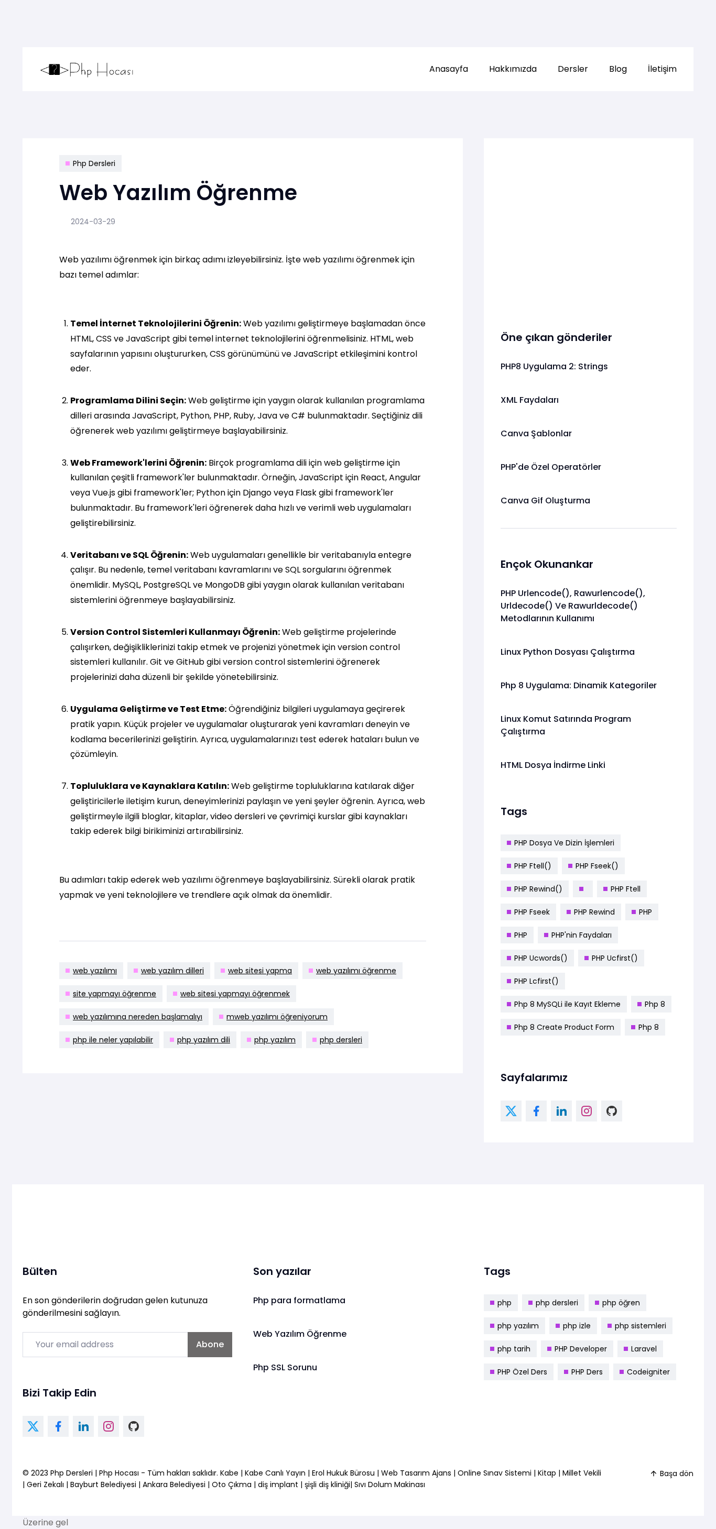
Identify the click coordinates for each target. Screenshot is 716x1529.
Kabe (230, 1473)
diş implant (278, 1484)
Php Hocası (120, 1473)
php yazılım (275, 1040)
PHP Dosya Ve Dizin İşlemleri (564, 843)
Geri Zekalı (45, 1484)
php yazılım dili (203, 1040)
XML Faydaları (530, 400)
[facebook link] (536, 1111)
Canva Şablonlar (536, 433)
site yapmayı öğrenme (114, 993)
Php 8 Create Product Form (564, 1027)
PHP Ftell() (532, 866)
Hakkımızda (513, 69)
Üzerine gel (45, 1522)
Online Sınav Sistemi (494, 1473)
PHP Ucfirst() (615, 958)
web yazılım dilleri (172, 970)
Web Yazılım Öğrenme (299, 1334)
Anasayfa (448, 69)
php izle (577, 1326)
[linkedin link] (561, 1111)
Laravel (644, 1349)
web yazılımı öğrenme (356, 970)
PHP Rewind (594, 912)
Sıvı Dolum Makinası (389, 1484)
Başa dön (676, 1473)
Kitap (547, 1473)
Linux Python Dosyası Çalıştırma (568, 652)
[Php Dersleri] (87, 69)
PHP (645, 912)
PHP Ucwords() (541, 958)
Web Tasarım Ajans (417, 1473)
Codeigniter (648, 1372)
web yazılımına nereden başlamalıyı (137, 1016)
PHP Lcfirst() (536, 981)
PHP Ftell (626, 889)
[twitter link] (511, 1111)
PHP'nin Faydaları (581, 935)
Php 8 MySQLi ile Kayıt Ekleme (567, 1004)
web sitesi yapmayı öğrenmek (235, 993)
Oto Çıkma (232, 1484)
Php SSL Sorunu (285, 1367)
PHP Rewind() (538, 889)
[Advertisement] (589, 228)
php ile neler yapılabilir (113, 1040)
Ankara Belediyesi (174, 1484)
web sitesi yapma (260, 970)
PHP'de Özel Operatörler (551, 467)
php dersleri (341, 1040)
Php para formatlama (299, 1300)
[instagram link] (586, 1111)
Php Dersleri (94, 163)
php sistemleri (640, 1326)
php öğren (621, 1302)
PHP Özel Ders (522, 1372)
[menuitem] (448, 69)
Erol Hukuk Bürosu (344, 1473)
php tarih (513, 1349)
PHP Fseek (532, 912)
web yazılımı (95, 970)
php (504, 1302)
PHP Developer (581, 1349)
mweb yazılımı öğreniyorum (277, 1016)
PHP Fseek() (597, 866)
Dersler (573, 69)
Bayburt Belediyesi (103, 1484)
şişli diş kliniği (327, 1484)
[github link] (611, 1111)
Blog (618, 69)
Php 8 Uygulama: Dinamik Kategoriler (579, 685)
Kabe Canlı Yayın (276, 1473)
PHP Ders (587, 1372)
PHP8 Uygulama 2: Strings (554, 366)
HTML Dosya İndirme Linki (553, 765)
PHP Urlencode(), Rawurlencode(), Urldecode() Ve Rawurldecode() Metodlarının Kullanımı (573, 605)
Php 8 (655, 1004)
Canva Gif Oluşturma (545, 500)
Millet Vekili (581, 1473)
